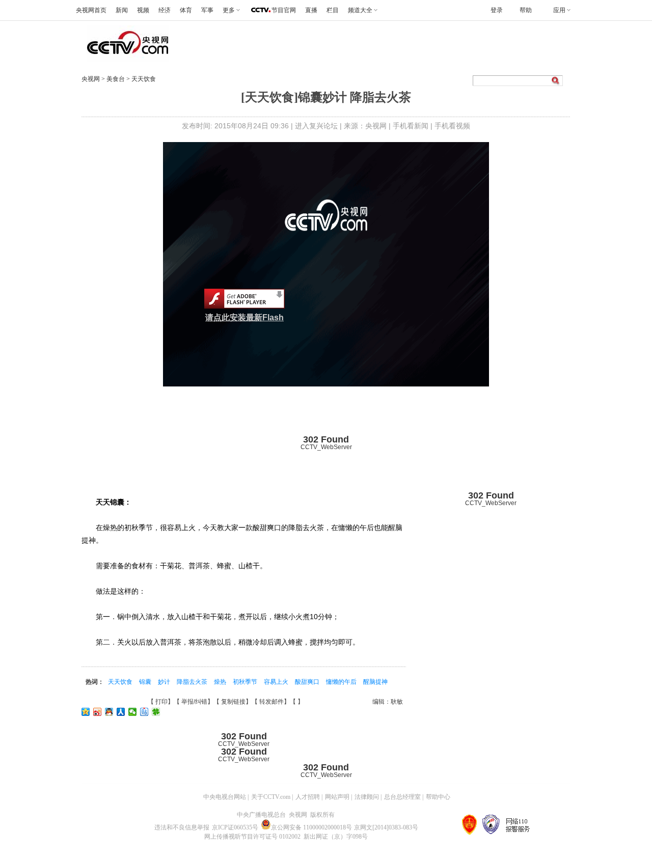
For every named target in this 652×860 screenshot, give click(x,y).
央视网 (91, 78)
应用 (559, 10)
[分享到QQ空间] (86, 712)
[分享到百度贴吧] (144, 712)
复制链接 (233, 701)
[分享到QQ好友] (109, 712)
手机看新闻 (410, 126)
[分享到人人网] (121, 712)
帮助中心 (438, 796)
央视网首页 (91, 10)
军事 (207, 10)
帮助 (526, 10)
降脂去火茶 (193, 681)
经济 (164, 10)
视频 (143, 10)
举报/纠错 (194, 701)
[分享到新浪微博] (97, 712)
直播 (311, 10)
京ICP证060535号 (235, 827)
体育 (186, 10)
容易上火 (277, 681)
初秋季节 (246, 681)
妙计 (165, 681)
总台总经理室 (402, 796)
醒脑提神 (375, 681)
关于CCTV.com (270, 796)
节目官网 (283, 10)
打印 (161, 701)
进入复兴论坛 (316, 126)
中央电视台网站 (224, 796)
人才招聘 (307, 796)
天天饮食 (143, 78)
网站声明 (337, 796)
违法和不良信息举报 (181, 827)
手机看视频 (452, 126)
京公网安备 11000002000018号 (311, 827)
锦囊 (146, 681)
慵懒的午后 (342, 681)
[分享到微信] (132, 712)
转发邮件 (271, 701)
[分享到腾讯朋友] (156, 712)
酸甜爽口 (308, 681)
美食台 (116, 78)
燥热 (221, 681)
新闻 (122, 10)
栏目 (333, 10)
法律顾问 (367, 796)
